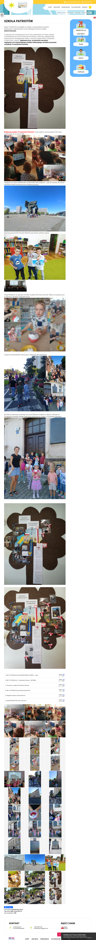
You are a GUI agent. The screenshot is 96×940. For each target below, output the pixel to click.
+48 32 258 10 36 (88, 2)
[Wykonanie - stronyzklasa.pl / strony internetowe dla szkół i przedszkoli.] (12, 938)
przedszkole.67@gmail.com (73, 2)
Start (50, 7)
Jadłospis (56, 7)
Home (64, 12)
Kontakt (85, 7)
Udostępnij (9, 907)
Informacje (77, 12)
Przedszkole (66, 7)
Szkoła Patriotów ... (86, 12)
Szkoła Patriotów (18, 21)
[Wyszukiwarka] (90, 8)
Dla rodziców (75, 7)
